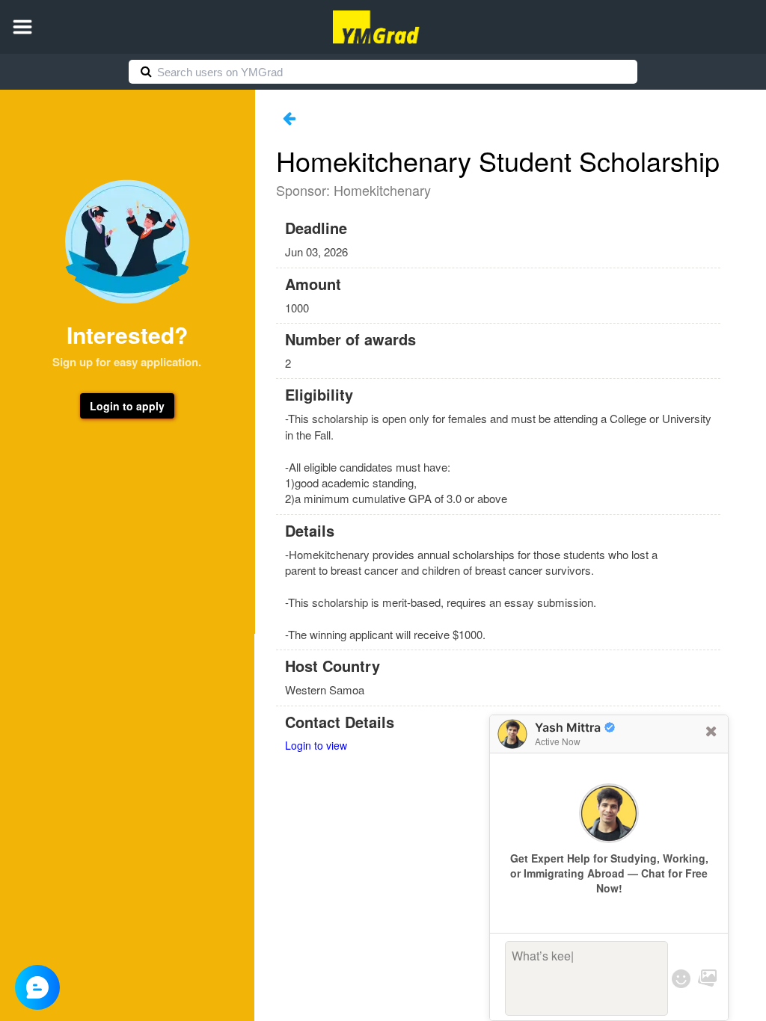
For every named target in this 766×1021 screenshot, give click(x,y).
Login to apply (127, 405)
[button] (22, 27)
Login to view (316, 745)
